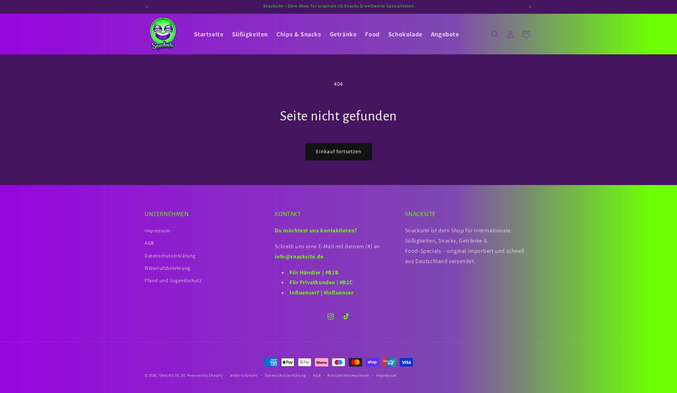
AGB (149, 243)
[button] (495, 34)
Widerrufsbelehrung (167, 268)
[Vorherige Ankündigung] (147, 6)
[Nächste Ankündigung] (530, 6)
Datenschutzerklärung (170, 255)
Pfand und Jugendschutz (173, 280)
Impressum (157, 230)
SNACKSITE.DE (172, 375)
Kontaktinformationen (348, 375)
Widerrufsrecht (244, 375)
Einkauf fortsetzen (338, 151)
